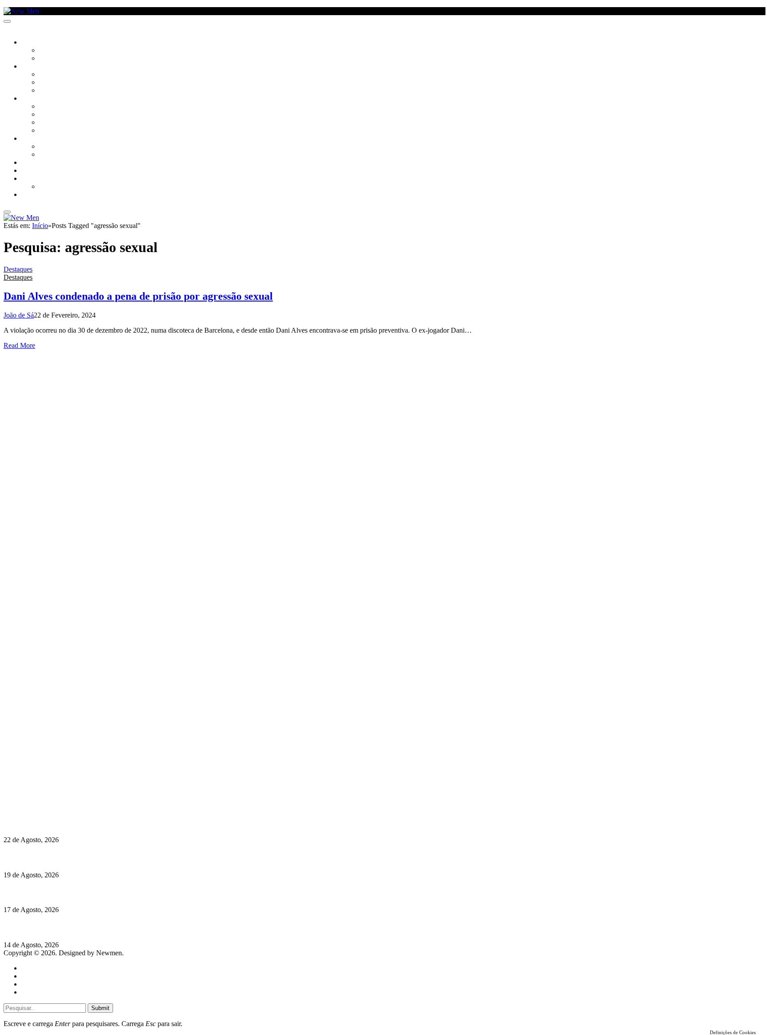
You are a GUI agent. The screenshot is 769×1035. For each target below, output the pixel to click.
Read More (19, 345)
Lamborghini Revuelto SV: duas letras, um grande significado (97, 857)
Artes (47, 75)
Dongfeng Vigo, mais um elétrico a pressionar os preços (86, 927)
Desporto (35, 179)
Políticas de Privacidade (62, 797)
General (32, 976)
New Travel (38, 195)
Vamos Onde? (40, 139)
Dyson (48, 107)
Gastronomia (41, 163)
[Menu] (7, 21)
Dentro (50, 147)
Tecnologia (56, 131)
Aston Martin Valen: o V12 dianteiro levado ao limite (83, 822)
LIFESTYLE (35, 99)
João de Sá (19, 315)
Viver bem (54, 123)
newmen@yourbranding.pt (73, 765)
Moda (47, 115)
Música (50, 91)
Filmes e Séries (60, 83)
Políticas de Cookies (57, 805)
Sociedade (36, 43)
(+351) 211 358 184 (64, 773)
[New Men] (21, 11)
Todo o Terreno (62, 187)
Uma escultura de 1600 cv (42, 892)
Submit (100, 1008)
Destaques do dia (45, 992)
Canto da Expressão (69, 59)
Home (30, 968)
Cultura (33, 67)
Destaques (18, 269)
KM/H (28, 171)
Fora (46, 155)
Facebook (49, 789)
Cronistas (54, 51)
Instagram (49, 781)
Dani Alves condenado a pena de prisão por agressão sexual (138, 296)
